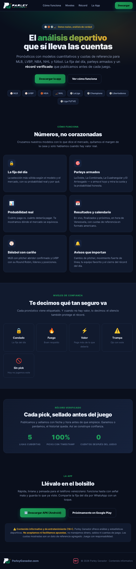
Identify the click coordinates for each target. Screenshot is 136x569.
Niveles (69, 5)
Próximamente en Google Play (92, 512)
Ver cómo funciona (84, 78)
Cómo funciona (52, 5)
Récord (83, 5)
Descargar (124, 5)
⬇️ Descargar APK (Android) (42, 512)
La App (96, 5)
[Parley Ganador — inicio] (15, 5)
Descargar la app (50, 78)
